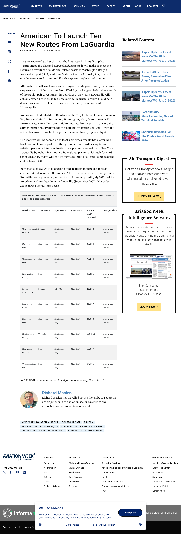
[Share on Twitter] (8, 62)
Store (95, 6)
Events (111, 6)
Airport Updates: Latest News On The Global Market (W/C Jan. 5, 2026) (158, 96)
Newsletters (158, 472)
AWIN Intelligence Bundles (81, 463)
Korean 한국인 (159, 491)
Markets (36, 6)
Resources (73, 486)
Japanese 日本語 (160, 486)
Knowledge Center (161, 468)
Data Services (75, 477)
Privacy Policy (30, 527)
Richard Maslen (28, 50)
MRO (46, 472)
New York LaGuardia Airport (40, 422)
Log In (138, 6)
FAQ (104, 491)
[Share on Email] (8, 43)
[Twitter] (4, 473)
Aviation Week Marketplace (165, 463)
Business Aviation (52, 486)
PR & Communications (112, 481)
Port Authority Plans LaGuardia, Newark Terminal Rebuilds (157, 116)
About (126, 6)
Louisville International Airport (82, 426)
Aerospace (49, 463)
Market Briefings (76, 468)
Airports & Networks (47, 18)
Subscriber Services (111, 463)
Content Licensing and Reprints (116, 486)
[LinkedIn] (24, 473)
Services (79, 6)
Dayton (88, 422)
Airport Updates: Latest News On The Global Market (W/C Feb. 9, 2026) (158, 56)
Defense (47, 477)
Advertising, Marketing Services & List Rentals (123, 468)
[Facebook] (11, 473)
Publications (75, 472)
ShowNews (157, 477)
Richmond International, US (40, 426)
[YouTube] (17, 473)
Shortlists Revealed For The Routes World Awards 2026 (157, 136)
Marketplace (57, 6)
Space (46, 481)
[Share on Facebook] (8, 72)
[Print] (8, 81)
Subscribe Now (148, 196)
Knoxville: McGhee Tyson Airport (43, 430)
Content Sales (108, 472)
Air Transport (21, 18)
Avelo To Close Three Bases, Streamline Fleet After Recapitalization (156, 76)
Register (153, 6)
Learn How (148, 306)
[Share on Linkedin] (8, 52)
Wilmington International (85, 430)
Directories (74, 481)
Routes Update (71, 422)
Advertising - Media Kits (163, 481)
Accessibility (9, 527)
